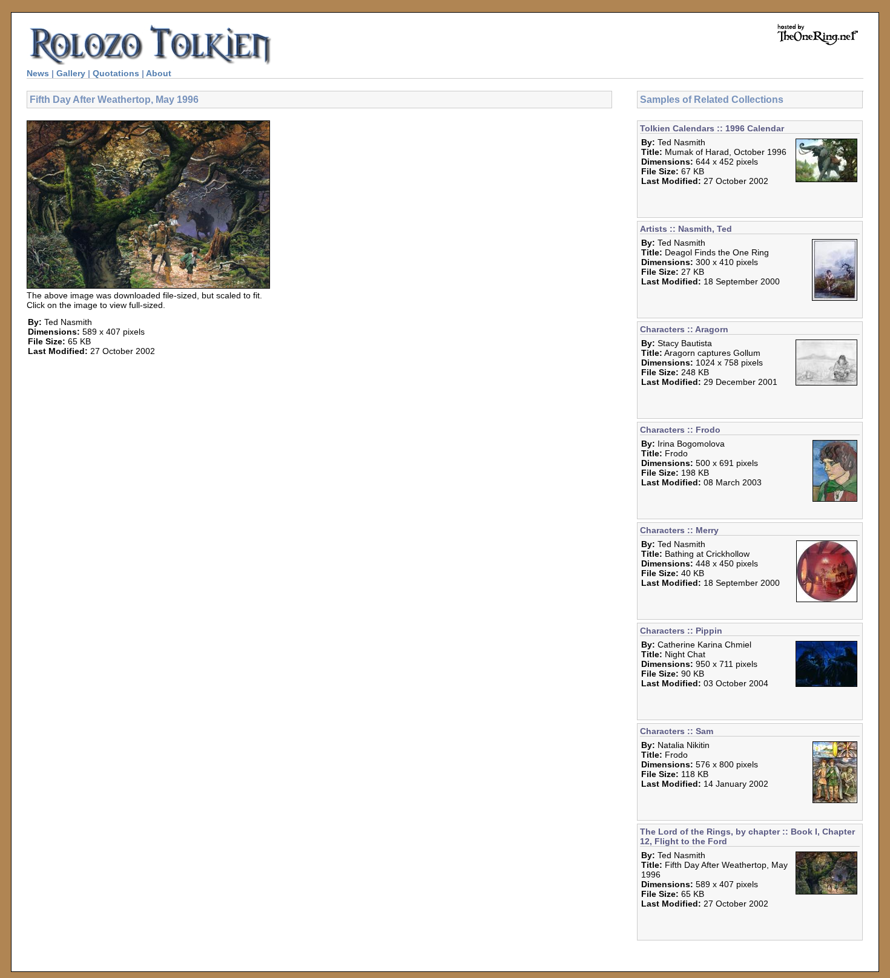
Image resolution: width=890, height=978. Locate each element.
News (38, 73)
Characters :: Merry (679, 530)
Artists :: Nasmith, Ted (686, 229)
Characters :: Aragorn (684, 329)
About (158, 73)
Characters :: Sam (676, 731)
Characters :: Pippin (681, 630)
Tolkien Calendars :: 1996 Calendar (712, 128)
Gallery (70, 73)
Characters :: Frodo (680, 430)
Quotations (116, 73)
